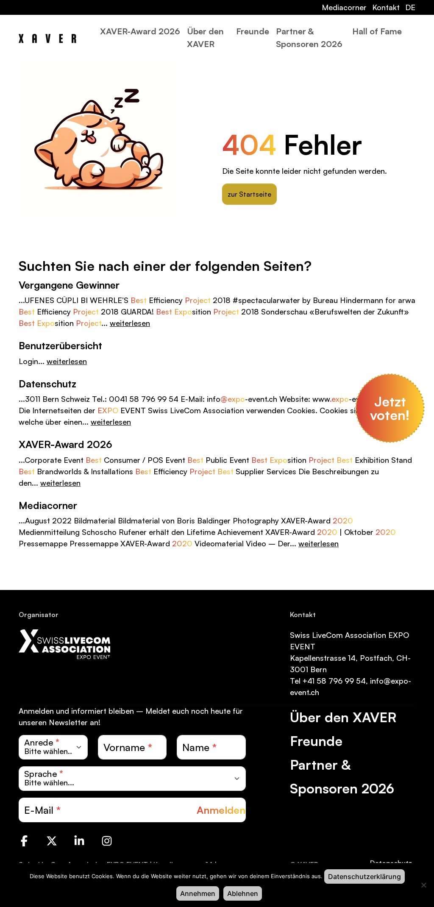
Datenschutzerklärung (364, 876)
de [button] (410, 7)
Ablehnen (242, 893)
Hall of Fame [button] (377, 31)
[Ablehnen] (423, 885)
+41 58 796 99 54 (334, 680)
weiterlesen (130, 323)
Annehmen (197, 893)
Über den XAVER (205, 37)
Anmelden (221, 810)
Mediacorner (344, 7)
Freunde (252, 31)
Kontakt (386, 7)
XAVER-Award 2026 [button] (140, 31)
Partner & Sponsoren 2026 (309, 37)
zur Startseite (249, 194)
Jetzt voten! (390, 408)
